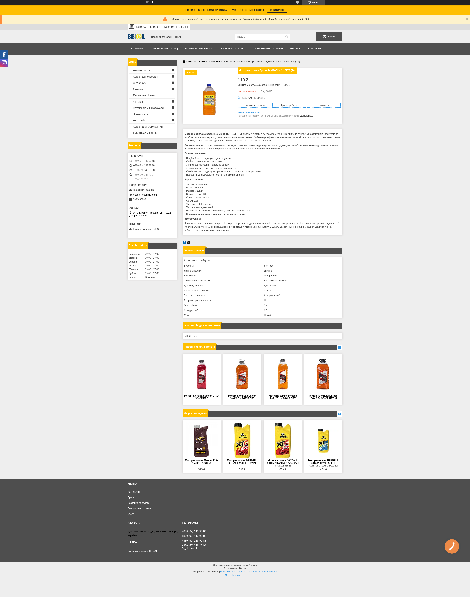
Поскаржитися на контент (233, 571)
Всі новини (134, 492)
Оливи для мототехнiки (148, 126)
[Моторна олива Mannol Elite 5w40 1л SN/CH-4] (202, 440)
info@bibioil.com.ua (143, 190)
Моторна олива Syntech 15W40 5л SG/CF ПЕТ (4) (323, 397)
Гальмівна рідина (144, 95)
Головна (137, 48)
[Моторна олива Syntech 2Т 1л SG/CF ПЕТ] (202, 374)
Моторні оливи (234, 61)
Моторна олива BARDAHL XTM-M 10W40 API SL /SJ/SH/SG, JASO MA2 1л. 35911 (323, 463)
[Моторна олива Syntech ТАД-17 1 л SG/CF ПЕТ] (283, 374)
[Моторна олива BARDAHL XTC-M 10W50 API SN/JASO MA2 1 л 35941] (283, 440)
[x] (188, 242)
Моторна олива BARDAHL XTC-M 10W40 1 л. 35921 (242, 461)
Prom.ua (252, 565)
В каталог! (277, 9)
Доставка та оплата (233, 48)
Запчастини (140, 114)
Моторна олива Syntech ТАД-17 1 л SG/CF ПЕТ (283, 397)
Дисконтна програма (198, 48)
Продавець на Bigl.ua (235, 568)
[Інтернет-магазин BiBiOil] (137, 37)
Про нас (295, 48)
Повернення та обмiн (268, 48)
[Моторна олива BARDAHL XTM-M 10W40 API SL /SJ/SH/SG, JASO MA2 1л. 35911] (323, 440)
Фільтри (138, 101)
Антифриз (139, 82)
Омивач (138, 89)
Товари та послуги (163, 48)
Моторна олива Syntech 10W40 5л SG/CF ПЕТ (242, 397)
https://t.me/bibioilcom (145, 194)
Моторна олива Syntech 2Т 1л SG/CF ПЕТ (201, 397)
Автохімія (139, 120)
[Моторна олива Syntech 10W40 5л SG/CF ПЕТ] (242, 374)
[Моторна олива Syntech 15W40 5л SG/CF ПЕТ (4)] (323, 374)
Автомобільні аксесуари (148, 107)
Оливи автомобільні (211, 61)
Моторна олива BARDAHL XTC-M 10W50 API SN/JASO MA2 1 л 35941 (283, 463)
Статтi (131, 514)
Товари (192, 61)
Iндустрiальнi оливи (145, 132)
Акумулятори (141, 70)
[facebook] (184, 242)
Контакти (314, 48)
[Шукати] (287, 37)
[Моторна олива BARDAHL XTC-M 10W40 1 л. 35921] (242, 440)
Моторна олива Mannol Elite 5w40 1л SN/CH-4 (201, 461)
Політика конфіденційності (263, 571)
